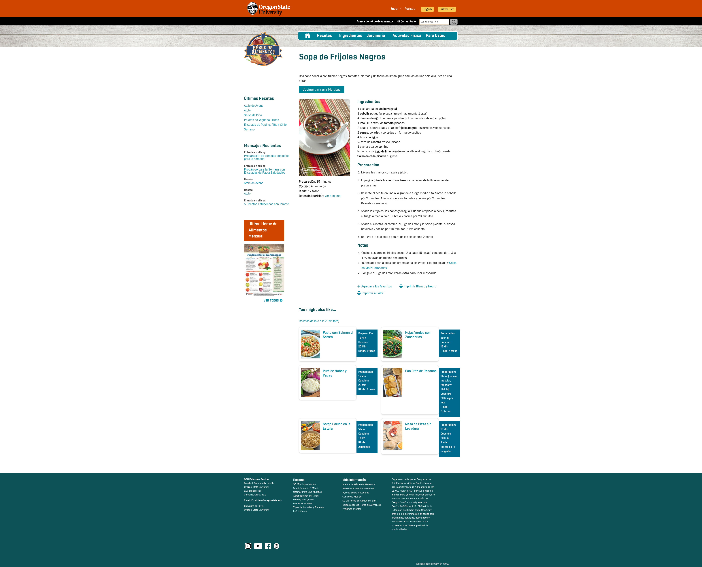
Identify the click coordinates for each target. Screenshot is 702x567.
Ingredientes (350, 35)
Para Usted (435, 35)
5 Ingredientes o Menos (306, 488)
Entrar (394, 9)
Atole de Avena (253, 106)
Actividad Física (406, 35)
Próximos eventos (351, 508)
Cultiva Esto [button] (447, 9)
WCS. (446, 563)
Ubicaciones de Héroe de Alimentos (361, 504)
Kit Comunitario (406, 21)
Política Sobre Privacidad (355, 492)
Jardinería (376, 35)
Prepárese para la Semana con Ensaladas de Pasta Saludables (264, 171)
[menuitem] (307, 36)
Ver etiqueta (333, 196)
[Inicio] (263, 49)
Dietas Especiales (302, 503)
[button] (377, 286)
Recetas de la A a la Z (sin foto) (319, 321)
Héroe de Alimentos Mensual (358, 488)
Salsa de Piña (253, 115)
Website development (427, 563)
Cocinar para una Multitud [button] (322, 89)
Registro (410, 9)
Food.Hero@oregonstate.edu (266, 500)
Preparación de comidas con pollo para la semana (266, 157)
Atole (247, 110)
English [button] (427, 9)
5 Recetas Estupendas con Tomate (266, 204)
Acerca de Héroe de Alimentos (375, 21)
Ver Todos (271, 300)
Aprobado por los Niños (306, 495)
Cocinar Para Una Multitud (307, 491)
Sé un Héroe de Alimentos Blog (359, 500)
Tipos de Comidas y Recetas (308, 507)
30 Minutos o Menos (304, 484)
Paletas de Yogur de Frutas (261, 120)
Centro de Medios (352, 496)
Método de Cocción (303, 499)
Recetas (324, 35)
